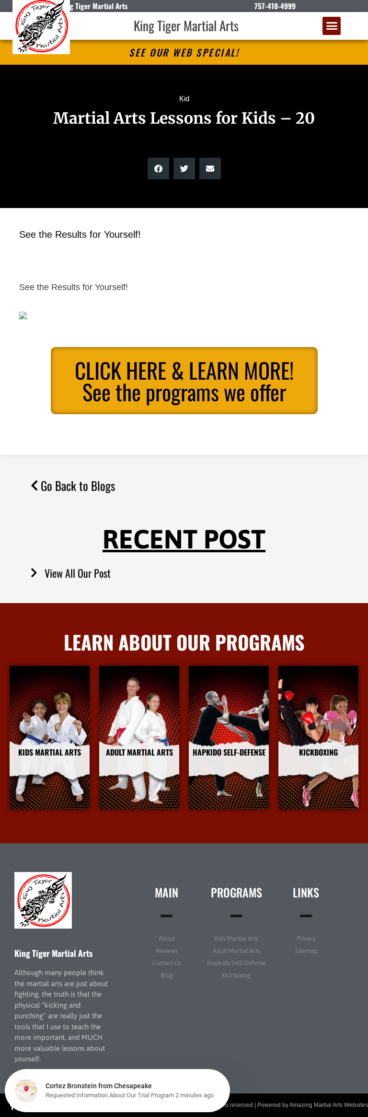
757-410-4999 (275, 5)
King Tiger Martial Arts (186, 25)
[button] (331, 26)
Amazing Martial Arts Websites (328, 1105)
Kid (184, 98)
